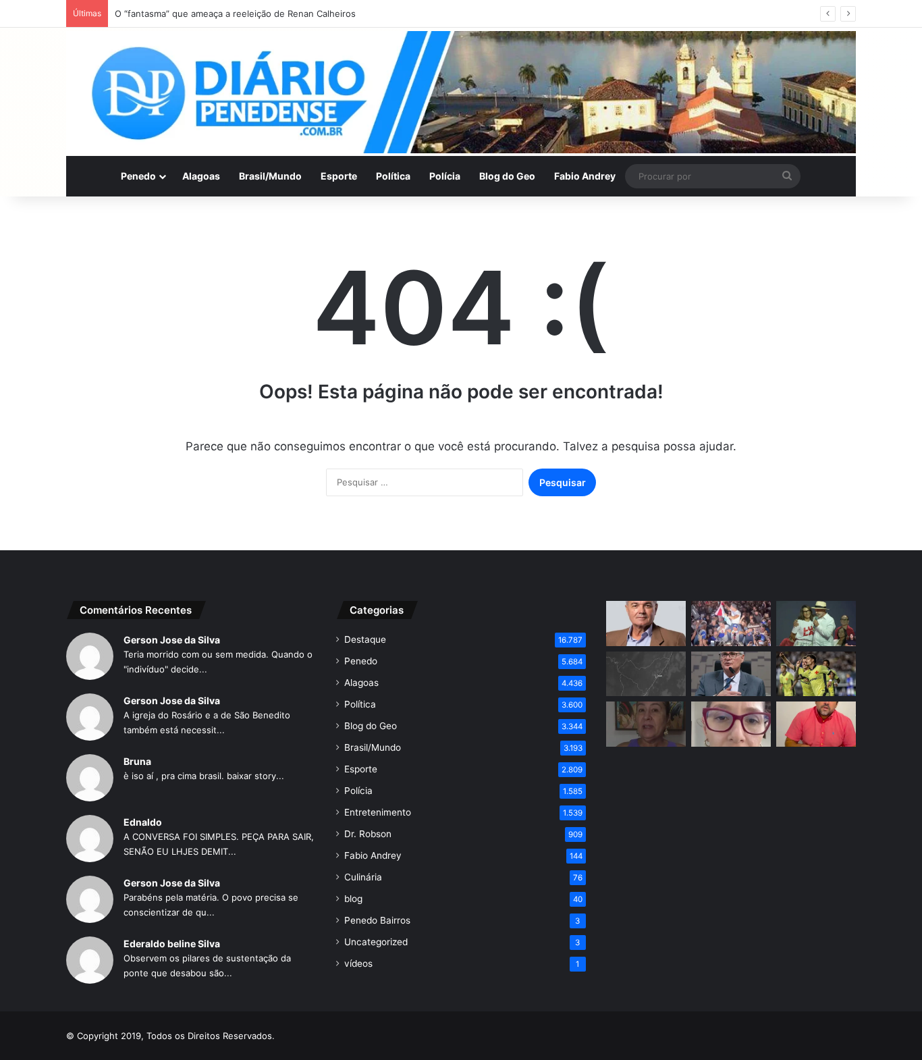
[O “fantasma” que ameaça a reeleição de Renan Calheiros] (646, 623)
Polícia (444, 176)
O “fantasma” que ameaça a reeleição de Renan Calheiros (235, 13)
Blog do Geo (507, 176)
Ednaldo (143, 822)
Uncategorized (376, 941)
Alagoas (201, 176)
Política (393, 176)
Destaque (365, 639)
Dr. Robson (367, 833)
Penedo (138, 176)
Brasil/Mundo (270, 176)
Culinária (363, 877)
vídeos (358, 963)
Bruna (137, 761)
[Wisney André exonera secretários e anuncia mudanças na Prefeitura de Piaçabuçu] (816, 724)
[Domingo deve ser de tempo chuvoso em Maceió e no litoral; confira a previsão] (646, 674)
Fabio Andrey (585, 176)
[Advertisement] (731, 866)
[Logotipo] (461, 92)
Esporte (339, 176)
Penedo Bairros (377, 920)
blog (353, 898)
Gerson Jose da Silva (172, 639)
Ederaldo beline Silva (172, 943)
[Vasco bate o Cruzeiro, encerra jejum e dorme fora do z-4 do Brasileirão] (816, 674)
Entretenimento (377, 812)
